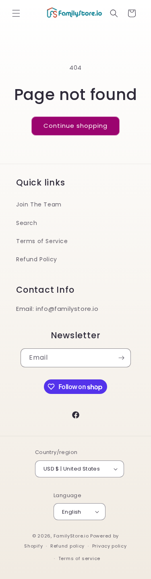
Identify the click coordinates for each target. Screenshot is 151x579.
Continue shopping (75, 125)
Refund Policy (36, 259)
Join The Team (39, 204)
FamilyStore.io (71, 536)
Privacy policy (109, 546)
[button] (16, 13)
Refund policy (67, 546)
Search (26, 223)
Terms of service (79, 558)
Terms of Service (42, 241)
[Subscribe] (121, 357)
